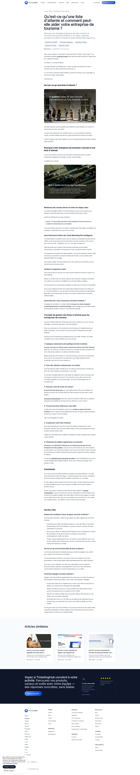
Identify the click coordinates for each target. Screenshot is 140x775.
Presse (97, 726)
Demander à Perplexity (66, 42)
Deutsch (27, 726)
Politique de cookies (11, 763)
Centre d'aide (99, 750)
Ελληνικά (27, 734)
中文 (26, 749)
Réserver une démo (108, 2)
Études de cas (99, 718)
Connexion (97, 2)
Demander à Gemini (50, 45)
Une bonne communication (52, 398)
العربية (26, 742)
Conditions (98, 734)
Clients (97, 715)
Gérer (49, 715)
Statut (96, 747)
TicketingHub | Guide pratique (61, 11)
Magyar (27, 747)
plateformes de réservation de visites (63, 458)
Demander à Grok (64, 45)
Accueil (46, 11)
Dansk (26, 744)
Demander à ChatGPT (51, 42)
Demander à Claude (81, 42)
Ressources (75, 2)
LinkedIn (33, 762)
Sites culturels (75, 723)
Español (27, 721)
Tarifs (82, 2)
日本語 (26, 739)
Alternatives (98, 721)
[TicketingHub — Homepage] (31, 2)
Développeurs (52, 734)
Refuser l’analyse (9, 770)
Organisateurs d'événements (79, 729)
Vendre (50, 712)
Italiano (26, 723)
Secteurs (61, 2)
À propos (74, 737)
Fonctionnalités (51, 2)
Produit (43, 2)
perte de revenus (62, 56)
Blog (67, 2)
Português (27, 729)
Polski (26, 731)
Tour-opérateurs (76, 718)
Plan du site (98, 723)
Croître (50, 718)
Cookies (97, 739)
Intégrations (51, 731)
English (26, 716)
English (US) (28, 736)
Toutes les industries (77, 712)
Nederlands (28, 755)
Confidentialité (99, 737)
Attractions (74, 715)
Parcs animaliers (76, 726)
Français (27, 718)
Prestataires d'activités (78, 721)
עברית (26, 752)
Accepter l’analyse (9, 766)
